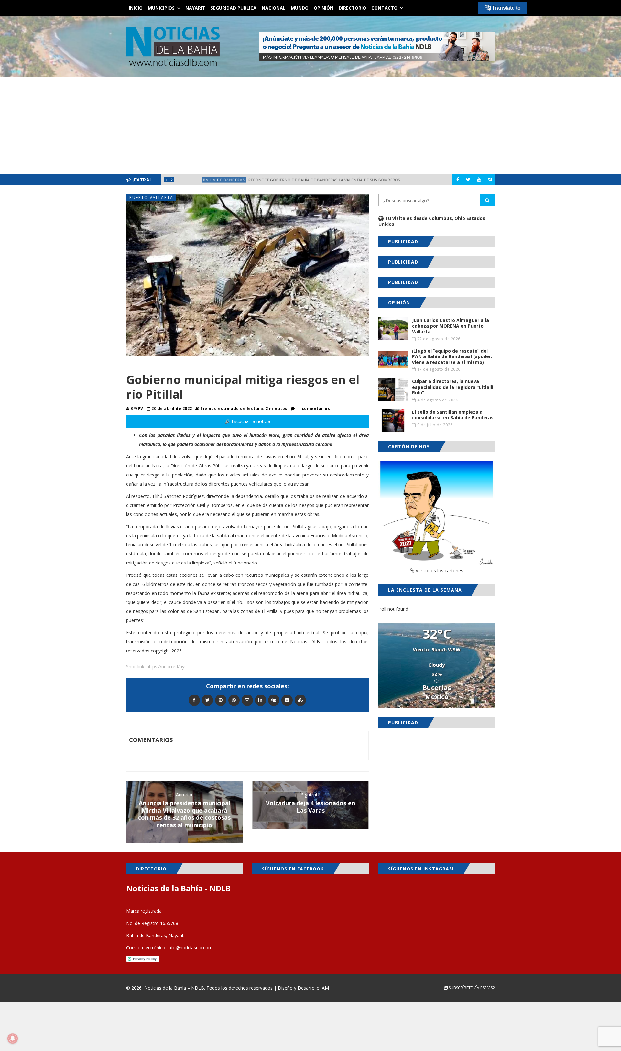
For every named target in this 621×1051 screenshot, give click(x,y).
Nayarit (195, 8)
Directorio (352, 8)
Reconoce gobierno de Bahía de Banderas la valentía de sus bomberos (324, 180)
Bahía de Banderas (207, 179)
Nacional (274, 8)
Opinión (323, 8)
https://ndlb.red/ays (167, 666)
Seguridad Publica (233, 8)
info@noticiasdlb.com (190, 948)
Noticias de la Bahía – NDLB (174, 988)
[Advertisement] (310, 126)
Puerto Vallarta (151, 197)
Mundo (300, 8)
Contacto (384, 8)
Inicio (136, 8)
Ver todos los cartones (438, 570)
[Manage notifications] (12, 1038)
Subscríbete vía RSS (467, 988)
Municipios (161, 8)
